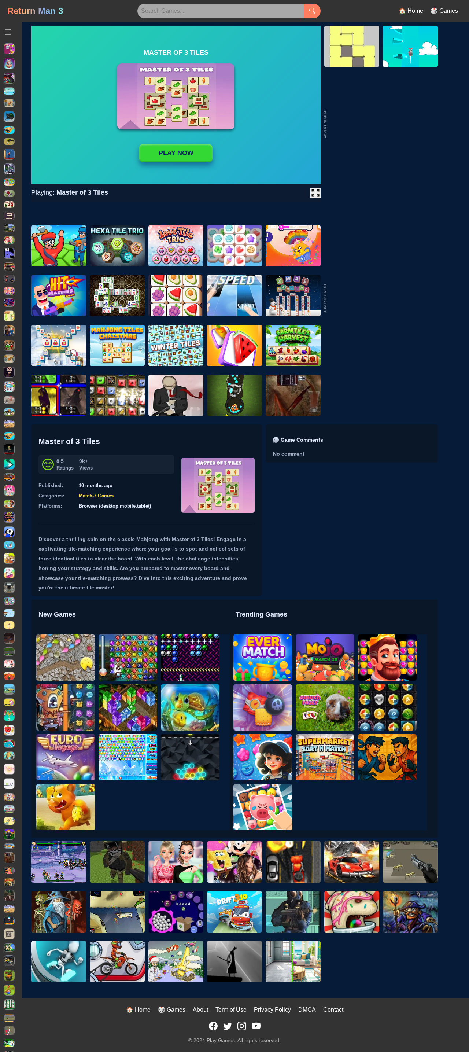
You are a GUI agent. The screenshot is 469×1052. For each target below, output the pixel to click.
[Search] (312, 11)
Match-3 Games (96, 496)
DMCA (307, 1010)
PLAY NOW (176, 153)
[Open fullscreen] (315, 193)
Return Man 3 (35, 11)
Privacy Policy (272, 1010)
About (200, 1010)
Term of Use (231, 1010)
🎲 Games (444, 11)
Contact (333, 1010)
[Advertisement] (383, 298)
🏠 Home (411, 11)
